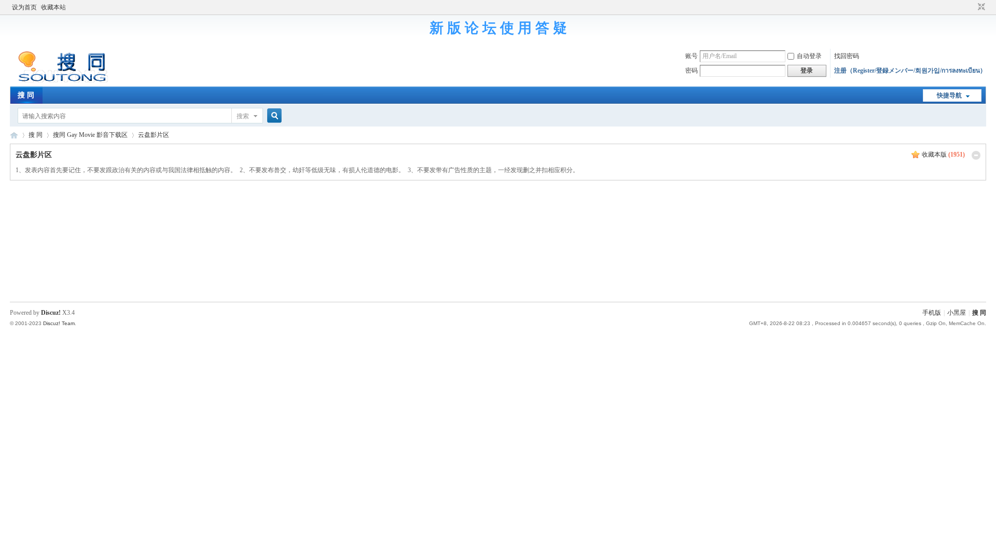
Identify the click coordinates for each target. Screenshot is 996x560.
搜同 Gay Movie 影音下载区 (90, 134)
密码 (691, 70)
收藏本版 (943, 154)
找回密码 (846, 56)
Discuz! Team (59, 323)
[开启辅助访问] (971, 7)
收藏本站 (53, 7)
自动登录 (809, 56)
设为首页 (24, 7)
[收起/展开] (976, 155)
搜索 (243, 116)
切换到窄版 (980, 7)
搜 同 (26, 95)
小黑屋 (956, 312)
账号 (691, 56)
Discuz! (51, 312)
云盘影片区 (153, 134)
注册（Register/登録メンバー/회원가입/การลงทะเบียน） (910, 70)
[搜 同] (59, 80)
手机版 (931, 312)
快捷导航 (949, 95)
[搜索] (273, 116)
